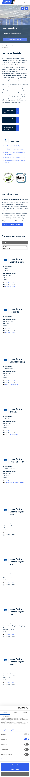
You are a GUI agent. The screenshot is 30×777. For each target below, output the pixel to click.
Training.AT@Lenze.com (11, 434)
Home (3, 45)
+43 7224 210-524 (10, 430)
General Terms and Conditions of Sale (15, 157)
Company (8, 45)
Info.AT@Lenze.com (10, 286)
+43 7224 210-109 (10, 380)
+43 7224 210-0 (9, 282)
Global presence (16, 45)
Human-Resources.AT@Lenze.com (14, 482)
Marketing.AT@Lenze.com (12, 384)
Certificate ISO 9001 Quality (12, 146)
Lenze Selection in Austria (12, 224)
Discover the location (15, 39)
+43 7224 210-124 (10, 480)
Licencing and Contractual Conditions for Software (15, 153)
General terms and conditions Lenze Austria (15, 161)
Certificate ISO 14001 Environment (14, 149)
